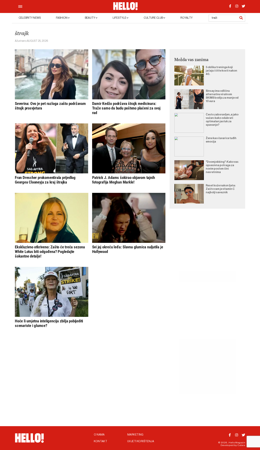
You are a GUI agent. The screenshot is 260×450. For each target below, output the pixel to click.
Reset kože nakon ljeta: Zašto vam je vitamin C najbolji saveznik (220, 189)
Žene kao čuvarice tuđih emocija (221, 140)
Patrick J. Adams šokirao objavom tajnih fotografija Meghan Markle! (123, 179)
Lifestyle (120, 18)
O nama (99, 434)
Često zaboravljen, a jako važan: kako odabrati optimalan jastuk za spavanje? (222, 119)
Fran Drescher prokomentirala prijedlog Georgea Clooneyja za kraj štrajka (45, 179)
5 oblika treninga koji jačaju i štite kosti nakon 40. (221, 71)
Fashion (62, 18)
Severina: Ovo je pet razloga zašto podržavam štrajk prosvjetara (50, 105)
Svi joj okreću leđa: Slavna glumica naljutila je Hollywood (127, 249)
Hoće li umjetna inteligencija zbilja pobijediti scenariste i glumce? (49, 323)
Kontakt (100, 441)
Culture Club (153, 18)
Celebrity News (30, 18)
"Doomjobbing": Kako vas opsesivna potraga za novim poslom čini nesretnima (222, 167)
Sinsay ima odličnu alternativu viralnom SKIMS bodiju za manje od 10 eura (222, 96)
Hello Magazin (237, 442)
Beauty (90, 18)
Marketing (135, 434)
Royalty (186, 18)
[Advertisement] (207, 244)
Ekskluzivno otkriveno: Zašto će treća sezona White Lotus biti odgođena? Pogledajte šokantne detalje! (50, 251)
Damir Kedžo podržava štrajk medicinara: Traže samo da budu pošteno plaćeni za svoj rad (126, 108)
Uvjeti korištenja (140, 441)
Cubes (241, 445)
